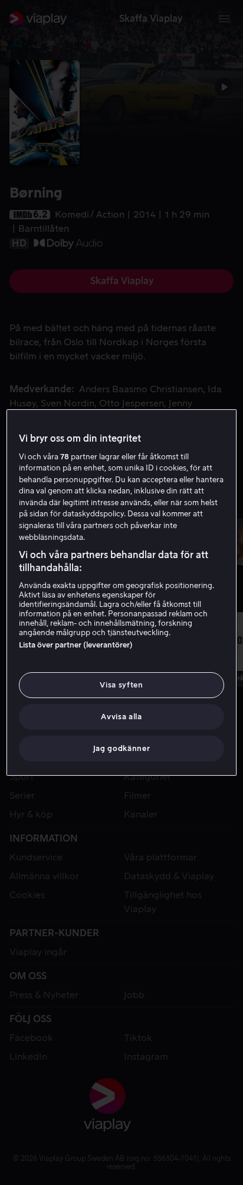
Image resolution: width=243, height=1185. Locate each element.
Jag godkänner (121, 748)
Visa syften (121, 685)
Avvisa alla (121, 716)
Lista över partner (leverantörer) (76, 645)
